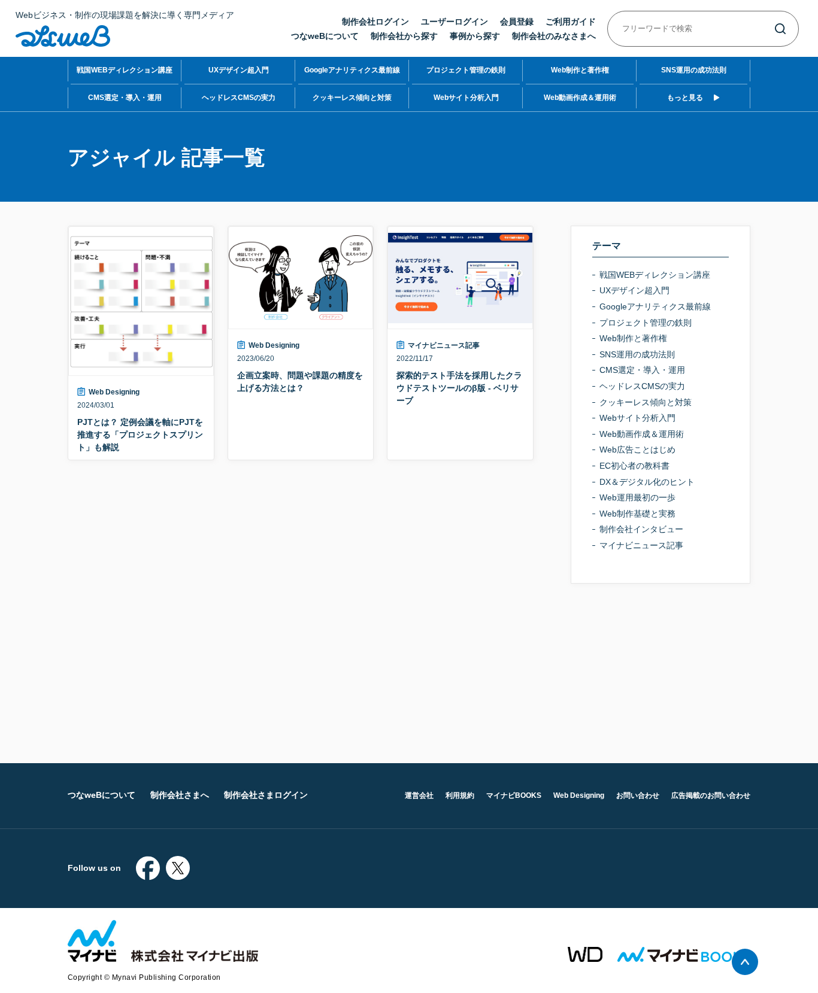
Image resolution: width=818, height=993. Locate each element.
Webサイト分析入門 (466, 97)
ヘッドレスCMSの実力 (238, 97)
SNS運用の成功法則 (693, 70)
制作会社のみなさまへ (554, 36)
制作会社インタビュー (641, 529)
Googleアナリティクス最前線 (352, 70)
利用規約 (460, 795)
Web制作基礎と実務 (637, 513)
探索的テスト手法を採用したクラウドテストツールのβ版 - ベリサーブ (459, 388)
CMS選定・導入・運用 (125, 97)
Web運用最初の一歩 (637, 497)
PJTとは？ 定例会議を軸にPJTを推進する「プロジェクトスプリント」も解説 (140, 434)
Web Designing (114, 392)
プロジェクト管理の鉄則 (465, 70)
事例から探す (475, 36)
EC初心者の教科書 (634, 465)
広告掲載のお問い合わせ (710, 795)
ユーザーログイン (454, 21)
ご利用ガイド (571, 21)
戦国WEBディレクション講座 (124, 70)
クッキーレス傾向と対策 (352, 97)
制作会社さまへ (179, 795)
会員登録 (517, 21)
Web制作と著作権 (580, 70)
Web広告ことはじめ (637, 449)
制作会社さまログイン (266, 795)
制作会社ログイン (375, 21)
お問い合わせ (637, 795)
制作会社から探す (404, 36)
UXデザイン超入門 (238, 70)
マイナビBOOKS (513, 795)
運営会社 (419, 795)
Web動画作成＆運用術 (580, 97)
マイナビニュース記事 (444, 345)
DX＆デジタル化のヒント (647, 482)
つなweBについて (325, 36)
